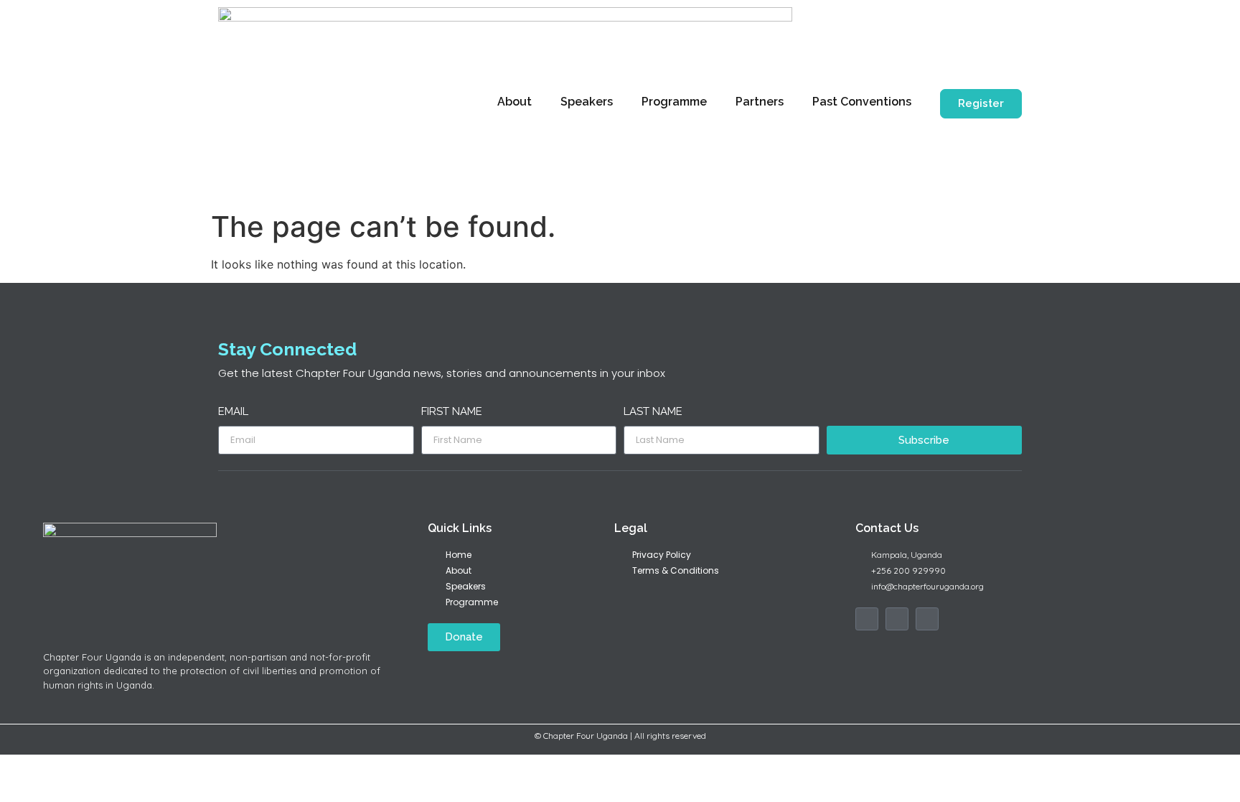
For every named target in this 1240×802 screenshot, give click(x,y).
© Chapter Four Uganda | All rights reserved (620, 735)
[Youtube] (927, 618)
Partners (760, 101)
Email (233, 412)
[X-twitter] (897, 618)
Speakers (586, 101)
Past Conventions (861, 101)
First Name (451, 412)
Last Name (653, 412)
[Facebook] (866, 618)
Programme (674, 101)
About (514, 101)
